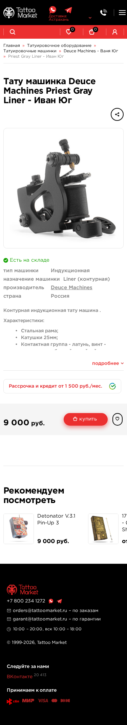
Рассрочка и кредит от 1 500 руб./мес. (55, 386)
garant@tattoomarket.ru (40, 619)
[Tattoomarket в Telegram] (68, 10)
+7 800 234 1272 (26, 601)
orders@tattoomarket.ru (40, 611)
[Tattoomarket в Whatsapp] (52, 10)
